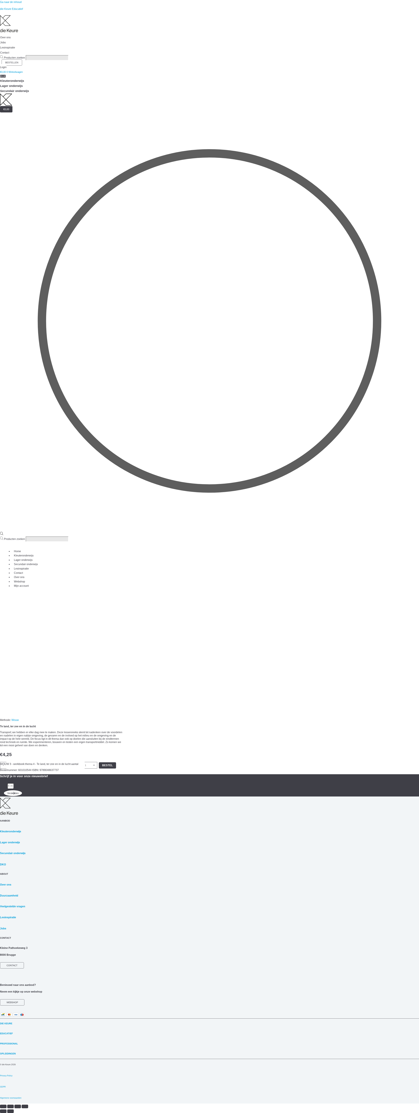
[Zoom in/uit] (3, 1106)
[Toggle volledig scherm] (10, 1106)
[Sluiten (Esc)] (25, 1106)
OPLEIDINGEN (8, 1053)
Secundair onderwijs (26, 564)
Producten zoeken (15, 57)
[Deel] (17, 1106)
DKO (3, 864)
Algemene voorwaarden (10, 1098)
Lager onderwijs (23, 560)
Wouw (15, 720)
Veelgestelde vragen (12, 906)
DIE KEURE (6, 1023)
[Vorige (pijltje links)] (3, 1111)
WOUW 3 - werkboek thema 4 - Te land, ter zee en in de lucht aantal (39, 764)
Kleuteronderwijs (24, 555)
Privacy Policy (6, 1076)
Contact (18, 572)
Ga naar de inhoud (11, 2)
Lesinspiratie (21, 568)
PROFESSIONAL (9, 1043)
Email (3, 785)
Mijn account (21, 585)
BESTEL (107, 765)
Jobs (3, 928)
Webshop (19, 581)
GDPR (3, 1087)
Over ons (19, 577)
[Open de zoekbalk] (1, 534)
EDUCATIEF (6, 1033)
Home (17, 551)
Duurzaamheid (9, 895)
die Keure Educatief (11, 9)
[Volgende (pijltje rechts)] (10, 1111)
